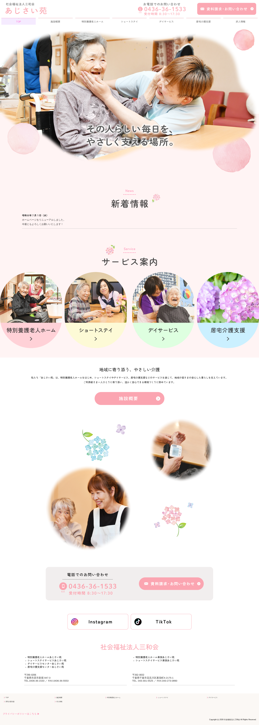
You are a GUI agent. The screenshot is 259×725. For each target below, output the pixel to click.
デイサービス (166, 21)
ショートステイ (129, 21)
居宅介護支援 (203, 21)
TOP (18, 21)
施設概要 (55, 21)
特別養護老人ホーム (92, 21)
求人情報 (240, 21)
